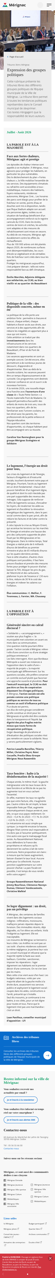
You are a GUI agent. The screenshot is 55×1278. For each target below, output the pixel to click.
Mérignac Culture (14, 1194)
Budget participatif (36, 1223)
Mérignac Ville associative (13, 1205)
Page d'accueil (16, 56)
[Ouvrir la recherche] (40, 5)
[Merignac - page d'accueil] (27, 5)
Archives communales (38, 1234)
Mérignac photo (10, 1229)
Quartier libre (34, 1229)
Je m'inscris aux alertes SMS (21, 1119)
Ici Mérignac (9, 1223)
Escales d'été (34, 1242)
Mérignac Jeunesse (15, 1185)
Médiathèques (13, 1199)
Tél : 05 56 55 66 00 (13, 1145)
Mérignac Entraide (14, 1180)
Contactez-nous (11, 1149)
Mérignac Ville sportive (16, 1190)
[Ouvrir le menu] (49, 5)
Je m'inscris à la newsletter (20, 1099)
